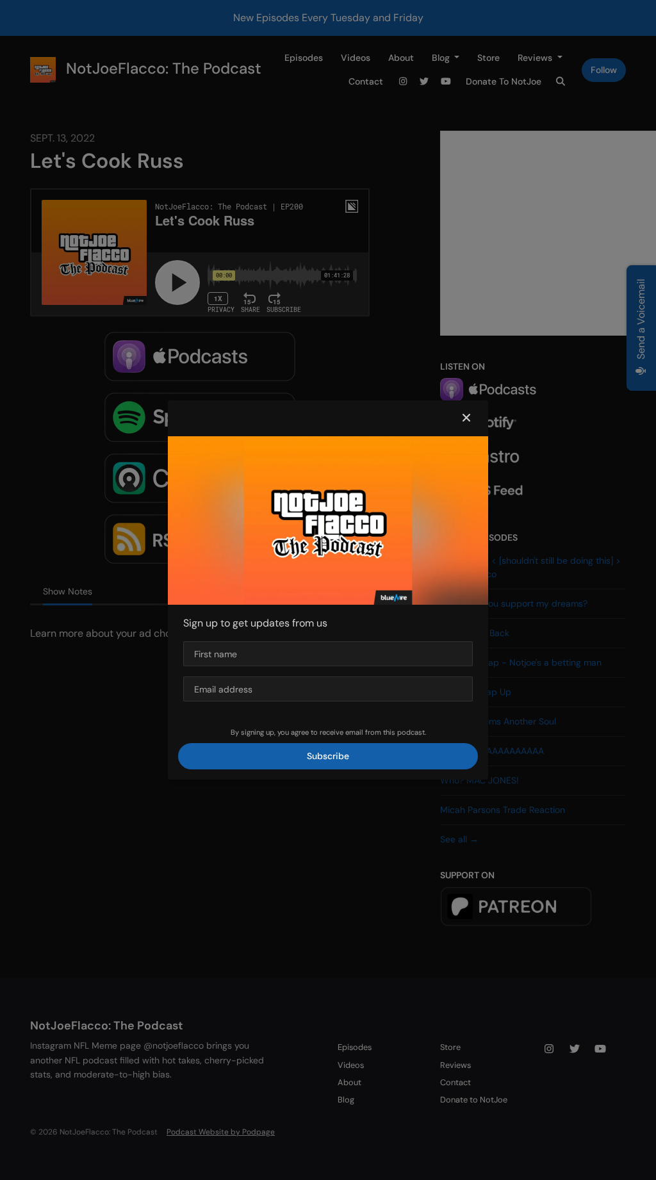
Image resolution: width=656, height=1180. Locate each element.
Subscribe (328, 756)
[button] (466, 418)
